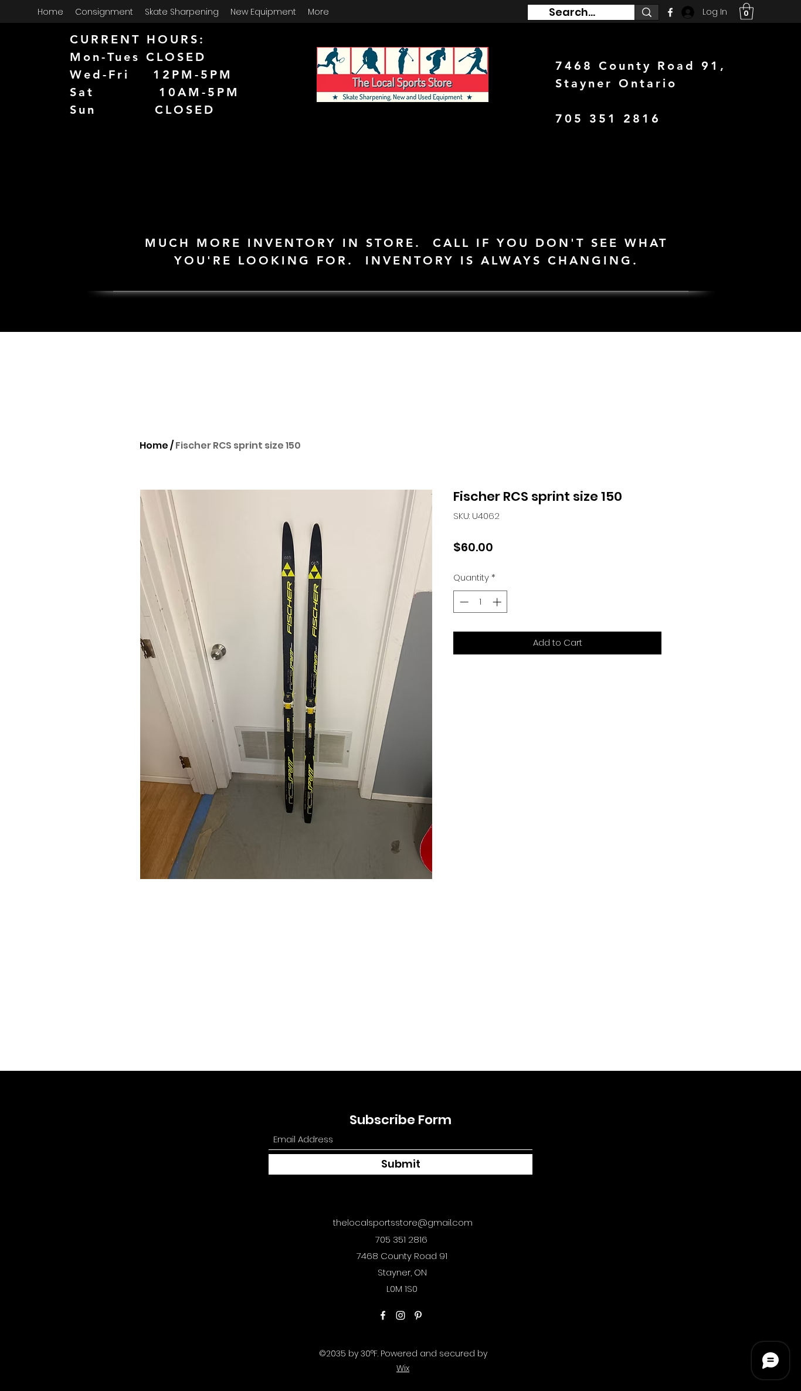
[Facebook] (383, 1315)
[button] (746, 11)
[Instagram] (400, 1315)
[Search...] (646, 12)
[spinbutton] (480, 602)
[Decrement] (463, 602)
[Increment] (498, 602)
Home (154, 445)
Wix (402, 1368)
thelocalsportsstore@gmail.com (403, 1222)
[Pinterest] (418, 1315)
